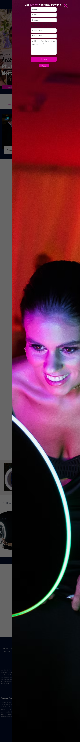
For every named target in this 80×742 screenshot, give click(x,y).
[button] (66, 6)
